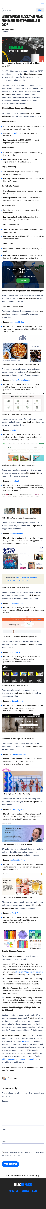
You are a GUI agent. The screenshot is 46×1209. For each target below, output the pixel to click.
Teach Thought (17, 913)
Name (4, 1130)
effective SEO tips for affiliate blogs (29, 972)
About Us (14, 1190)
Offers (25, 1190)
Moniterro (15, 652)
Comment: (6, 1101)
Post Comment (10, 1164)
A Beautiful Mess (18, 860)
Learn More (23, 281)
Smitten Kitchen (17, 322)
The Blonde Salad (18, 754)
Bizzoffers (15, 133)
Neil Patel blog (17, 603)
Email (4, 1141)
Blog (34, 1190)
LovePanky (15, 481)
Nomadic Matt (17, 701)
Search (40, 10)
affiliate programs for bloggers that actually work (20, 1059)
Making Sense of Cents (20, 380)
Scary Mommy (17, 534)
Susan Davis (13, 1078)
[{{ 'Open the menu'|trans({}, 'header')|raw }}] (42, 2)
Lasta (13, 430)
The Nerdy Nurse (18, 809)
